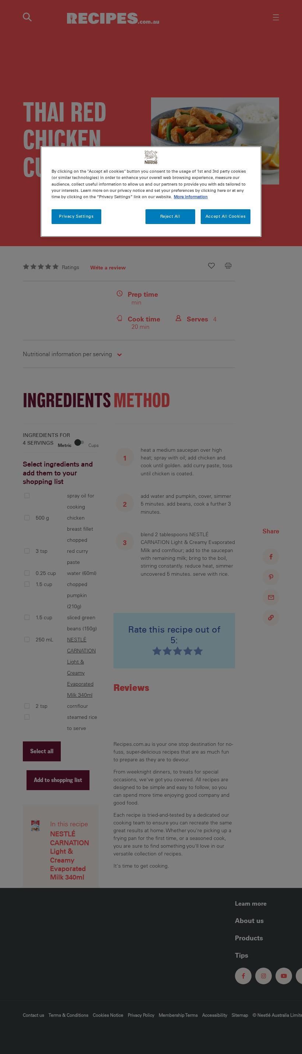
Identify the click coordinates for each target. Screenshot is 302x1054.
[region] (151, 192)
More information (191, 196)
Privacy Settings (76, 216)
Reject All (170, 216)
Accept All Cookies (226, 216)
